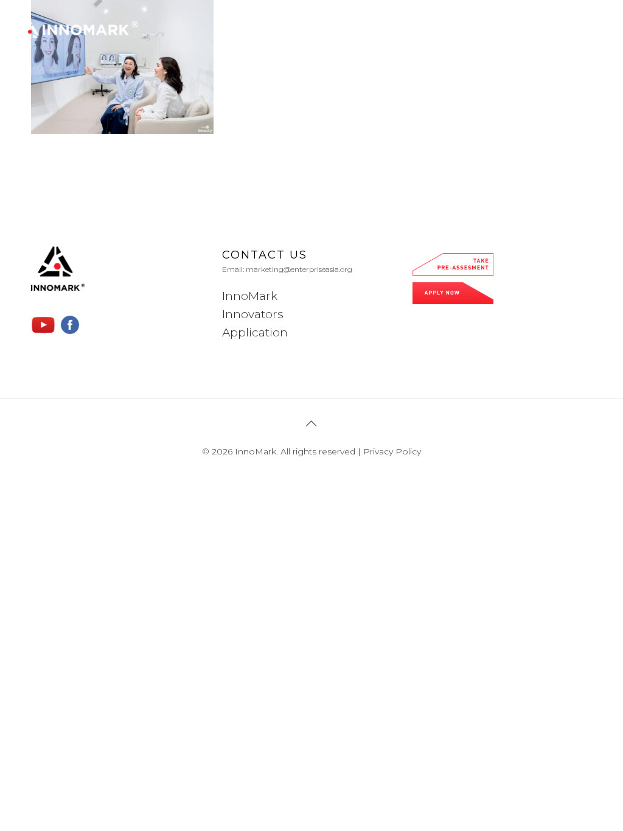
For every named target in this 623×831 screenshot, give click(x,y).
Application (255, 332)
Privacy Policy (392, 451)
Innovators (253, 314)
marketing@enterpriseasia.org (299, 269)
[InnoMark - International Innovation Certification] (78, 28)
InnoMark (249, 296)
